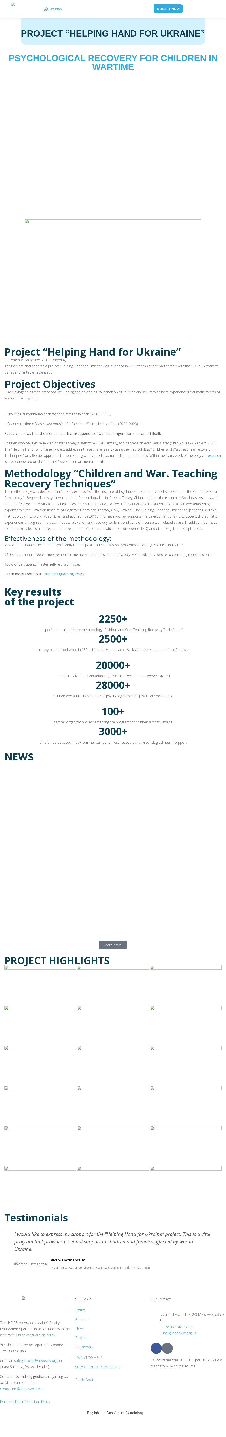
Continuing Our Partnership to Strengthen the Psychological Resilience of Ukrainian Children (99, 916)
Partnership (84, 1347)
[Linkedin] (167, 1348)
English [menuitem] (93, 1413)
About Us (82, 1319)
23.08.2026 (13, 926)
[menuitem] (52, 9)
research (213, 455)
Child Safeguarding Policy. (35, 1335)
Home (80, 1310)
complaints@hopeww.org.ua (22, 1388)
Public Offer (84, 1379)
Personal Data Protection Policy (25, 1401)
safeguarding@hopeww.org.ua (38, 1360)
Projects (81, 1337)
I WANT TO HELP (89, 1357)
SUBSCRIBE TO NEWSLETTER (98, 1367)
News (80, 1328)
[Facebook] (156, 1348)
